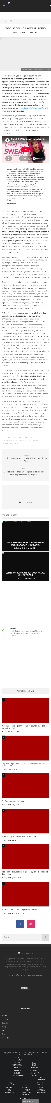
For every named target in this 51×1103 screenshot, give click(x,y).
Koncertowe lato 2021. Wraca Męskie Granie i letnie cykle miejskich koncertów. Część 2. (24, 472)
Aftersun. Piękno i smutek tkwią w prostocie (19, 836)
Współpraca (20, 975)
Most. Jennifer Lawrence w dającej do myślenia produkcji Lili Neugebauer (25, 872)
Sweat (36, 440)
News (17, 1062)
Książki (5, 1023)
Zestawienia (17, 1075)
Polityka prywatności (34, 975)
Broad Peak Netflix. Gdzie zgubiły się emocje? (20, 909)
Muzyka (5, 1015)
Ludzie (41, 1087)
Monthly (41, 1082)
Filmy (5, 732)
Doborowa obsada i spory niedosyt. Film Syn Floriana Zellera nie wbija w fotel (24, 726)
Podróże (41, 1084)
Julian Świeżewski (26, 437)
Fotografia (41, 1092)
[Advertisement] (25, 609)
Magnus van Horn (25, 440)
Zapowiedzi (26, 1092)
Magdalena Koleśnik (10, 440)
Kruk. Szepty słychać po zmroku (31, 108)
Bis (3, 1034)
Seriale (5, 1019)
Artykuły (18, 1060)
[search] (45, 937)
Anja (15, 32)
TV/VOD (34, 1075)
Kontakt (11, 975)
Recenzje (22, 32)
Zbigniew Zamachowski (11, 443)
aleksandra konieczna (10, 437)
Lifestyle (41, 1079)
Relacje (17, 1070)
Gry (3, 1030)
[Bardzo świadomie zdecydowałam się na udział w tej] (25, 665)
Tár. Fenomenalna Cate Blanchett (14, 801)
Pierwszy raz (18, 1065)
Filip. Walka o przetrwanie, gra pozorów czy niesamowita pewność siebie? (23, 764)
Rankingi (17, 1067)
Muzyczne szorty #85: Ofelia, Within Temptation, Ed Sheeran (27, 458)
